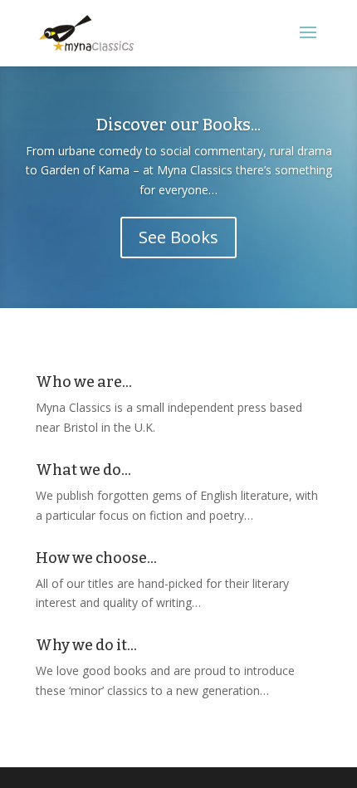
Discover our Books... (178, 125)
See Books (178, 237)
